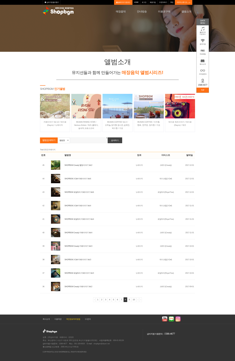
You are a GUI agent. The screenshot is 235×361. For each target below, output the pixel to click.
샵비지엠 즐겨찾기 (52, 2)
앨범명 (62, 140)
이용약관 (57, 319)
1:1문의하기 (163, 2)
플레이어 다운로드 (124, 2)
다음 (138, 299)
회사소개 (46, 319)
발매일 (189, 155)
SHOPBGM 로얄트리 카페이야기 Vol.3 (79, 273)
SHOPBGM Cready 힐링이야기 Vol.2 (78, 165)
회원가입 (153, 2)
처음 (94, 299)
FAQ (171, 2)
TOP (202, 90)
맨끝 (140, 299)
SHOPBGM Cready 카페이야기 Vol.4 (78, 232)
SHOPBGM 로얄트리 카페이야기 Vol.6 (79, 192)
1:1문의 (88, 319)
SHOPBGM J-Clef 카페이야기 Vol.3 (77, 259)
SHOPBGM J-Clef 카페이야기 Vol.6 (77, 179)
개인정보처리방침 (73, 319)
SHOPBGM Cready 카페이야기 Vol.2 (78, 286)
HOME (136, 2)
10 (134, 299)
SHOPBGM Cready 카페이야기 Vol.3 (78, 246)
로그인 (144, 2)
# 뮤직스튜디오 (182, 2)
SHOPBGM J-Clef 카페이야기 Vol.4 (77, 205)
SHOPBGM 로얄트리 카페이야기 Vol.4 (79, 219)
